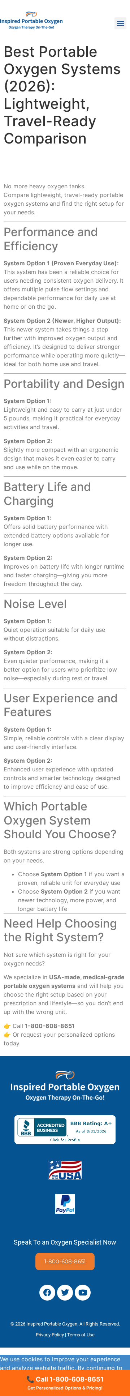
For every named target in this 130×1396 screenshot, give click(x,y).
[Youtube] (83, 1293)
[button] (120, 23)
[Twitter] (65, 1293)
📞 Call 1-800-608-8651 (65, 1383)
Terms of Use (81, 1334)
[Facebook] (47, 1293)
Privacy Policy (50, 1334)
